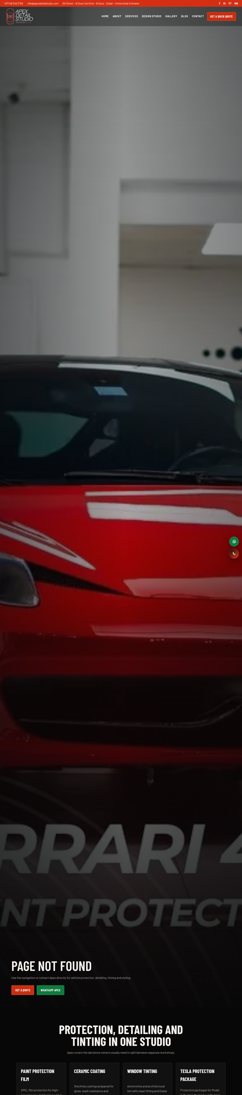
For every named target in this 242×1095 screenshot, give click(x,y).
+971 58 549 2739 (13, 3)
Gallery (171, 16)
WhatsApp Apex (50, 990)
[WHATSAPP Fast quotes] (234, 542)
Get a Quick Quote (221, 16)
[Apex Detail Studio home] (19, 16)
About (117, 16)
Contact (198, 16)
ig (224, 3)
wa (236, 3)
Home (105, 16)
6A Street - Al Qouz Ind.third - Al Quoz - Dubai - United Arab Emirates (101, 3)
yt (230, 3)
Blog (184, 16)
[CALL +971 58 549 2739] (234, 554)
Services (131, 16)
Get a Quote (22, 990)
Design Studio (152, 16)
